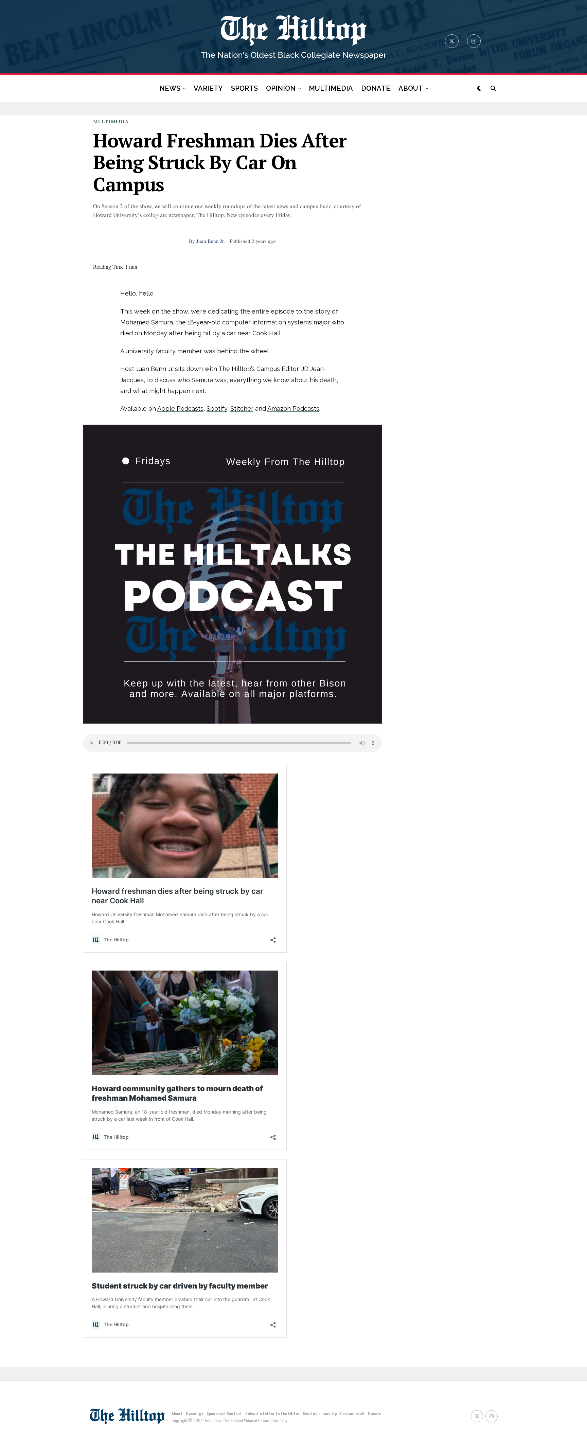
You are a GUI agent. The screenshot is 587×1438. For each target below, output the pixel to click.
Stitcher (241, 408)
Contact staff (352, 1413)
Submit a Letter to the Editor (272, 1413)
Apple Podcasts (180, 408)
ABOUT (410, 88)
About (177, 1413)
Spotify (217, 408)
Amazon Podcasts (293, 408)
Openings (194, 1413)
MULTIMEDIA (331, 88)
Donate (374, 1413)
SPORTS (244, 88)
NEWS (169, 88)
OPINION (281, 88)
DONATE (375, 88)
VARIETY (208, 88)
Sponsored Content (224, 1413)
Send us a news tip (320, 1413)
